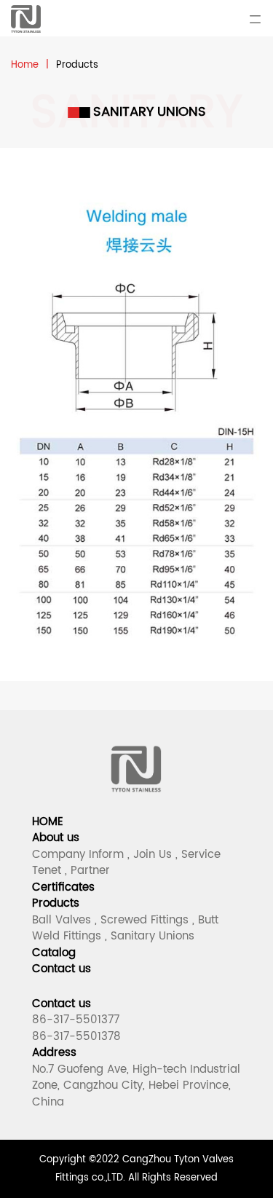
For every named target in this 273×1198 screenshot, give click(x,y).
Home (25, 65)
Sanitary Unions (152, 936)
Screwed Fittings (144, 920)
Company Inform (78, 855)
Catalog (54, 953)
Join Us (152, 855)
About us (55, 838)
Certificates (63, 887)
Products (55, 903)
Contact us (61, 969)
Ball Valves (61, 920)
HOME (47, 822)
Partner (90, 871)
